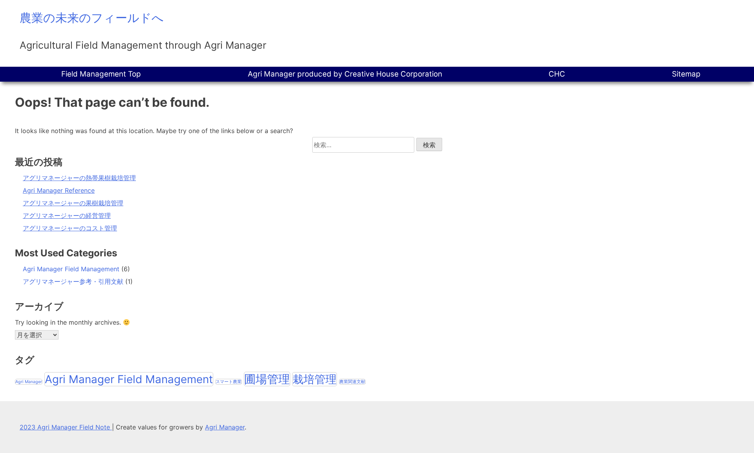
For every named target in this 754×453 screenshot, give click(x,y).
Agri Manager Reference (59, 190)
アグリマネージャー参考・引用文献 (73, 281)
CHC (557, 74)
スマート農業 (229, 381)
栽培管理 (315, 379)
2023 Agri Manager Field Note (66, 427)
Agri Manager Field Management (71, 269)
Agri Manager (28, 381)
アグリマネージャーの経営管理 (67, 215)
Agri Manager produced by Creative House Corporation (345, 74)
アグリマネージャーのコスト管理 (70, 228)
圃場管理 (267, 379)
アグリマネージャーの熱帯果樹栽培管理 (79, 178)
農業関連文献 (352, 381)
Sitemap (686, 74)
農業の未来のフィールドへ (92, 18)
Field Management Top (101, 74)
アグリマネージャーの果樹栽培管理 (73, 203)
